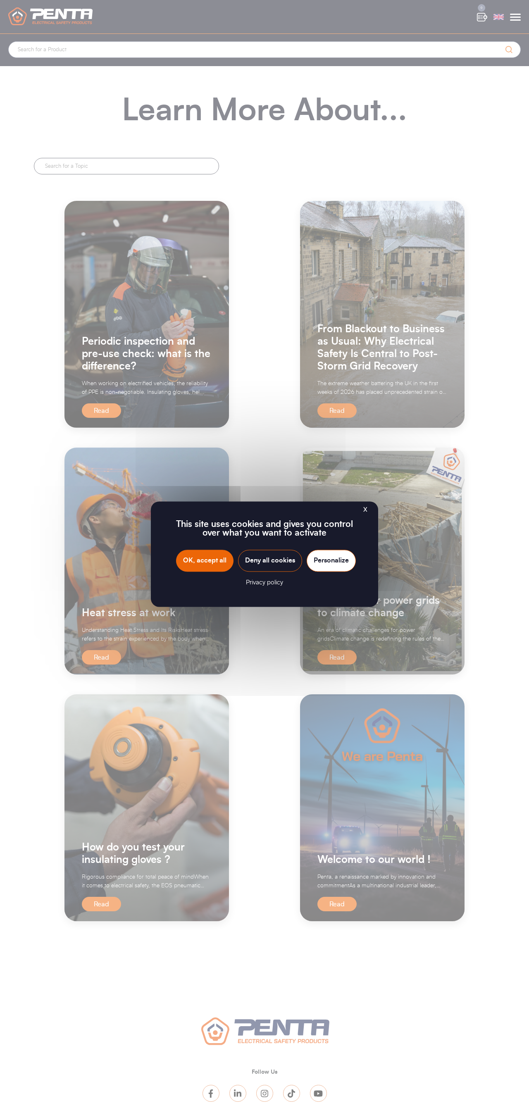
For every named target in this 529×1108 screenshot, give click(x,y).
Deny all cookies (270, 560)
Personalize (331, 560)
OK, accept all (204, 560)
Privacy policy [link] (264, 582)
